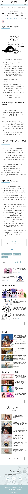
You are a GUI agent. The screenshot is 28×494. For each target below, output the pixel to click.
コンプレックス (17, 254)
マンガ (19, 4)
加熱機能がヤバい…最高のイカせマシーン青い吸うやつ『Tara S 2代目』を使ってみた (20, 423)
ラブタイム (7, 4)
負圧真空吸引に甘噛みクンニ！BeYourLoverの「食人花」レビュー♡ (20, 450)
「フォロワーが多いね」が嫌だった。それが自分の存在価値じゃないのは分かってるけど (19, 308)
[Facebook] (13, 262)
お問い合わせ (14, 487)
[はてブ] (18, 262)
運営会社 (19, 489)
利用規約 (20, 487)
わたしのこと (8, 7)
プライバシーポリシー (11, 489)
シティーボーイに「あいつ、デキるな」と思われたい (12, 18)
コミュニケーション (7, 254)
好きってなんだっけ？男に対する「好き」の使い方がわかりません (19, 315)
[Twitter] (15, 262)
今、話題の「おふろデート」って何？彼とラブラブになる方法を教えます (20, 416)
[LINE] (21, 262)
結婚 (14, 4)
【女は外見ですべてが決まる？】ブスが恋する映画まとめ (19, 343)
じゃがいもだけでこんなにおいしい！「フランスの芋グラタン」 (19, 350)
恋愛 (2, 4)
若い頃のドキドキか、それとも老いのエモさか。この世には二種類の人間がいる (19, 357)
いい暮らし (14, 7)
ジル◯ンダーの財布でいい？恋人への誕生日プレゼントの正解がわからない (19, 301)
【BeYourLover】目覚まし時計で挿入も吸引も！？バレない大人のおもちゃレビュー (20, 444)
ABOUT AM (7, 487)
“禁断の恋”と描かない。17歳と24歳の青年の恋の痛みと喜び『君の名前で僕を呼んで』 (19, 336)
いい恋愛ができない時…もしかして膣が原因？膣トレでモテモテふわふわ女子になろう (20, 437)
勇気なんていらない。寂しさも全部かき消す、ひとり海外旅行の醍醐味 (19, 363)
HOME (2, 7)
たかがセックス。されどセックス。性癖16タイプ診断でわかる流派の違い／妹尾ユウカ (20, 430)
